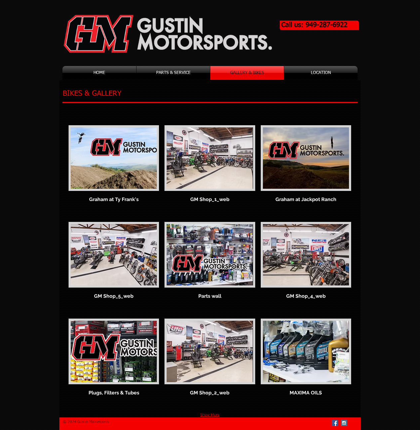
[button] (114, 170)
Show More (210, 415)
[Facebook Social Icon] (335, 423)
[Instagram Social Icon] (344, 423)
